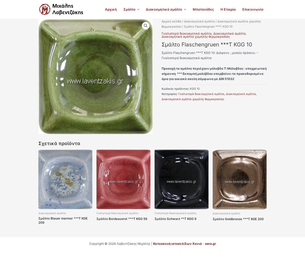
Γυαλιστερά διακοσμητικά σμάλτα (187, 33)
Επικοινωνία (252, 9)
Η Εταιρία (228, 9)
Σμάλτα (129, 9)
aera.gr (210, 244)
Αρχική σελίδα (171, 21)
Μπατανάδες (203, 9)
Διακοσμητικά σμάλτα (164, 9)
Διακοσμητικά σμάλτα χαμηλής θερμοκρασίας (196, 37)
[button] (137, 9)
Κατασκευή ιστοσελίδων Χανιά (177, 244)
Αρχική (111, 9)
